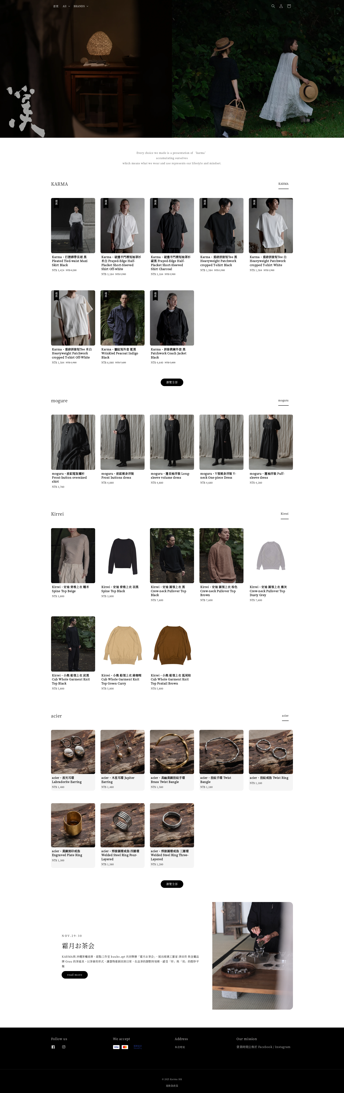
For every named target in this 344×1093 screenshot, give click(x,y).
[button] (273, 6)
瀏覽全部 (172, 382)
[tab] (283, 183)
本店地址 (180, 1047)
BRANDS (79, 6)
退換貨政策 (172, 1085)
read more (74, 974)
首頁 (55, 6)
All (65, 6)
